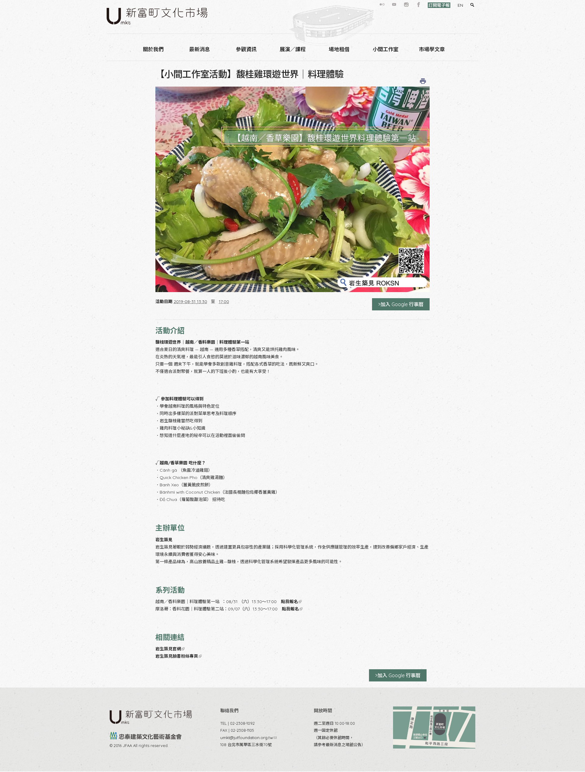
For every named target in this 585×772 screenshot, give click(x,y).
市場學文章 (432, 49)
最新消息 (199, 49)
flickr (382, 5)
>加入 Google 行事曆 (401, 304)
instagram (406, 5)
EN (460, 5)
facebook (419, 5)
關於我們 (153, 49)
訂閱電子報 (439, 5)
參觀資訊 (246, 49)
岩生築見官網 (169, 649)
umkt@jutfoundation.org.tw (248, 737)
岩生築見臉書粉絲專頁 (178, 656)
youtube (394, 5)
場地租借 (339, 49)
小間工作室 (386, 49)
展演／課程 (293, 49)
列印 (423, 81)
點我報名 (291, 601)
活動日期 (163, 301)
